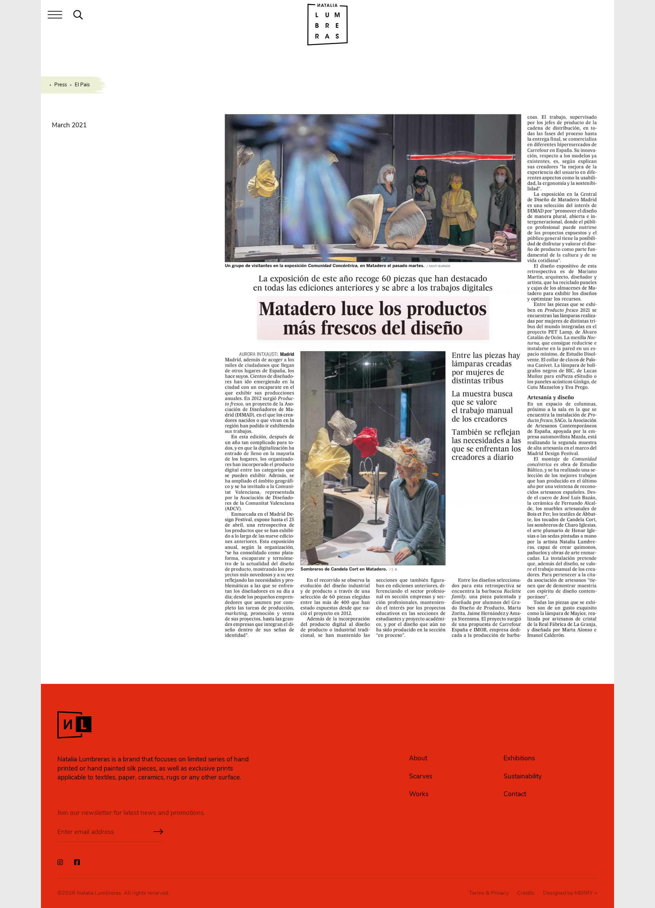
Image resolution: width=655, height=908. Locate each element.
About (418, 758)
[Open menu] (55, 16)
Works (418, 794)
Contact (515, 794)
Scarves (420, 776)
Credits (526, 893)
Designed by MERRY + (570, 893)
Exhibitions (519, 758)
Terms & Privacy (489, 893)
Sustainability (523, 776)
